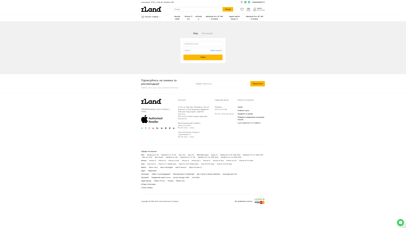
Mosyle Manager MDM (181, 177)
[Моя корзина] (248, 9)
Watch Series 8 (180, 167)
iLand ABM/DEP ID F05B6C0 (249, 123)
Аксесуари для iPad (230, 174)
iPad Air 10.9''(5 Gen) (224, 164)
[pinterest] (165, 128)
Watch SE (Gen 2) (195, 167)
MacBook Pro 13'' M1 (168, 155)
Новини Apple (243, 110)
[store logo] (151, 9)
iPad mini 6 (151, 164)
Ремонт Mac (180, 181)
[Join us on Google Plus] (157, 128)
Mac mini (182, 155)
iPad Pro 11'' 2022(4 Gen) (167, 164)
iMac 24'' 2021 (147, 157)
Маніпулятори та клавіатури (183, 174)
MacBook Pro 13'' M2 (187, 157)
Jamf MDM (195, 177)
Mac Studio (159, 157)
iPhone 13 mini (173, 160)
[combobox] (198, 9)
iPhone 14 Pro (231, 160)
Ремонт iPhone (159, 181)
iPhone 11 (152, 160)
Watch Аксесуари (166, 167)
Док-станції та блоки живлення (208, 174)
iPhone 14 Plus (218, 160)
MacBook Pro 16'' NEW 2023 (208, 157)
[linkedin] (162, 128)
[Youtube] (153, 128)
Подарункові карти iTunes (161, 177)
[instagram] (149, 128)
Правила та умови (245, 114)
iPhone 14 (206, 160)
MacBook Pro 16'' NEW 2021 (230, 155)
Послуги (171, 181)
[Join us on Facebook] (145, 128)
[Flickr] (173, 128)
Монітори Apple (202, 155)
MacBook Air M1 (153, 155)
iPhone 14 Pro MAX (246, 160)
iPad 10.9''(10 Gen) (207, 164)
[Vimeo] (169, 128)
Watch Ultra (153, 167)
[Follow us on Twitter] (142, 128)
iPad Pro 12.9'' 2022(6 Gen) (188, 164)
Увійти (259, 8)
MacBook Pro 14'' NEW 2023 (231, 157)
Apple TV (214, 155)
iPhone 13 (185, 160)
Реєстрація (261, 10)
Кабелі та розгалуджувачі (161, 174)
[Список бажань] (242, 9)
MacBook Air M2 (172, 157)
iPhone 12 (162, 160)
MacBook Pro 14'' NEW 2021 (253, 155)
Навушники (152, 171)
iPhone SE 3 (196, 160)
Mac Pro (191, 155)
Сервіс (240, 107)
